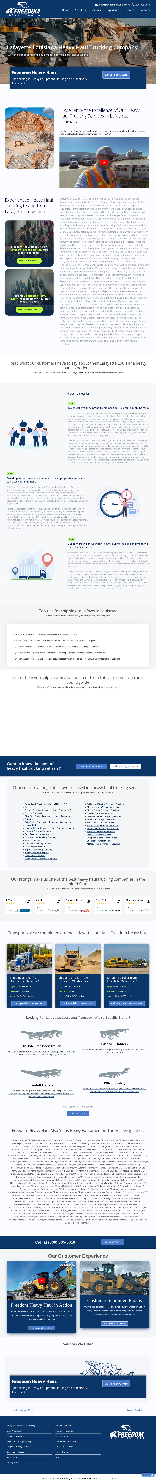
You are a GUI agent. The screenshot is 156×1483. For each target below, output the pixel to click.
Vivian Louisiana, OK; (21, 1140)
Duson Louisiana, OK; (46, 1204)
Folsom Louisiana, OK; (90, 1186)
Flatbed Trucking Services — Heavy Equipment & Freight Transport (48, 811)
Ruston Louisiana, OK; (24, 1146)
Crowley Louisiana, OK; (113, 1198)
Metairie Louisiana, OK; (133, 1170)
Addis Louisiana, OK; (91, 1216)
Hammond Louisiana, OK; (22, 1195)
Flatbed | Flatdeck (114, 1044)
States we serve (14, 1457)
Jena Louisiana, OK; (131, 1177)
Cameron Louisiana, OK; (63, 1213)
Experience (113, 10)
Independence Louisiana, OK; (70, 1177)
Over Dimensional (14, 1431)
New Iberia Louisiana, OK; (67, 1155)
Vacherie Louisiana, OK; (88, 1152)
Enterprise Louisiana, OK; (111, 1204)
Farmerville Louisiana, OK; (46, 1186)
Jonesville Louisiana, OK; (69, 1180)
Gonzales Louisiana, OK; (102, 1189)
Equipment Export (14, 1436)
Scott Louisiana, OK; (43, 1146)
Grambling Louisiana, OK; (124, 1189)
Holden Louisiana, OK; (137, 1174)
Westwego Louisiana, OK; (23, 1143)
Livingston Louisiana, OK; (128, 1164)
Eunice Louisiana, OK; (133, 1204)
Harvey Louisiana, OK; (71, 1195)
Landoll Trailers (41, 1085)
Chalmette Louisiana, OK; (132, 1213)
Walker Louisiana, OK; (41, 1140)
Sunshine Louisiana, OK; (134, 1149)
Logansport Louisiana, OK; (45, 1167)
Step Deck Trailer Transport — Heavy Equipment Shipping (48, 817)
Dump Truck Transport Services (102, 837)
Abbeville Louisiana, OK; (71, 1216)
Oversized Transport (35, 855)
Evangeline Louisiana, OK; (22, 1186)
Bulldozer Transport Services (101, 840)
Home (65, 10)
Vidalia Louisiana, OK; (109, 1152)
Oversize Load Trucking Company (41, 837)
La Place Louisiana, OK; (59, 1183)
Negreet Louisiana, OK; (44, 1155)
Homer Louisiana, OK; (26, 1177)
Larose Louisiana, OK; (66, 1164)
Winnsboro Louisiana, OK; (70, 1143)
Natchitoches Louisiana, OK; (20, 1155)
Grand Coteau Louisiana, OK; (21, 1192)
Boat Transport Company (37, 834)
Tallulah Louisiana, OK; (24, 1152)
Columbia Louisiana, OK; (23, 1198)
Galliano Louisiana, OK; (30, 1189)
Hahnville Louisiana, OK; (137, 1192)
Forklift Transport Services (100, 813)
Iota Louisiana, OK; (92, 1177)
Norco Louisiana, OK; (138, 1155)
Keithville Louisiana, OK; (112, 1180)
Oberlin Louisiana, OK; (66, 1158)
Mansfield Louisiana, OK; (133, 1167)
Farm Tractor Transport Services (102, 825)
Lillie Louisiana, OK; (107, 1164)
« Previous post (24, 1410)
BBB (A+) (10, 900)
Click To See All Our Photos (114, 1323)
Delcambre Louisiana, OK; (27, 1201)
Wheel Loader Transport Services (103, 828)
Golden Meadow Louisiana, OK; (76, 1189)
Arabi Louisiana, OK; (57, 1219)
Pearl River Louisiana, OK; (112, 1158)
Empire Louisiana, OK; (90, 1204)
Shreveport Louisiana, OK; (64, 1146)
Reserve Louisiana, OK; (113, 1143)
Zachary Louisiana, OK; (92, 1143)
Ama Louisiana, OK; (133, 1216)
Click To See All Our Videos (41, 1328)
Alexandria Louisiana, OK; (112, 1216)
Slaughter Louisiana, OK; (112, 1146)
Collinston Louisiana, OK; (133, 1195)
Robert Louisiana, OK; (134, 1143)
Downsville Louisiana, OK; (24, 1204)
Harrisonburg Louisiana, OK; (48, 1195)
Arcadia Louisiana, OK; (77, 1219)
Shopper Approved (134, 900)
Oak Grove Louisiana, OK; (22, 1158)
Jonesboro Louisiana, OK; (46, 1180)
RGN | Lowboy (114, 1083)
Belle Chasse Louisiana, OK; (68, 1207)
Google (39, 900)
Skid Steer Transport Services (101, 822)
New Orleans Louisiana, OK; (91, 1155)
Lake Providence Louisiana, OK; (133, 1183)
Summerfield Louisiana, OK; (89, 1149)
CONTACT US (112, 1242)
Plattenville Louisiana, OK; (69, 1161)
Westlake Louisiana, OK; (133, 1140)
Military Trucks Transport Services (103, 844)
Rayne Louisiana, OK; (25, 1164)
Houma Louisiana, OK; (46, 1177)
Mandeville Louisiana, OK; (110, 1167)
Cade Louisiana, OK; (21, 1213)
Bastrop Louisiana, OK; (19, 1207)
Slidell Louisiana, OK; (133, 1146)
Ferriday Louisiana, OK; (68, 1186)
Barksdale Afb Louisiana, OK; (78, 1222)
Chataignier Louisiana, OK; (26, 1216)
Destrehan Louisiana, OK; (101, 1201)
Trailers (129, 10)
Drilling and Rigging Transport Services (105, 804)
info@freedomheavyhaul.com (114, 4)
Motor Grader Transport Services (103, 810)
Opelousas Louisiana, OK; (88, 1158)
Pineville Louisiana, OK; (134, 1158)
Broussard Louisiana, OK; (94, 1210)
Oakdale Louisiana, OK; (45, 1158)
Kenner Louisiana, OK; (133, 1180)
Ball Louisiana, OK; (139, 1219)
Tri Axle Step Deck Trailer (41, 1046)
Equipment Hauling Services (38, 843)
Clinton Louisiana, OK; (92, 1195)
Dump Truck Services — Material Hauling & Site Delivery (47, 805)
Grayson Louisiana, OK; (45, 1192)
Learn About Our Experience (29, 309)
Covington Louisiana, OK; (91, 1198)
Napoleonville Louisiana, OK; (90, 1174)
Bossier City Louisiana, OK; (23, 1210)
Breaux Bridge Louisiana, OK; (69, 1210)
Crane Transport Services (99, 834)
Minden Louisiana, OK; (19, 1174)
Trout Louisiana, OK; (68, 1152)
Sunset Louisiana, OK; (112, 1149)
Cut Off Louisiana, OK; (134, 1198)
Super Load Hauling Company (39, 849)
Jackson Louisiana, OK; (111, 1177)
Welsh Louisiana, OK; (85, 1140)
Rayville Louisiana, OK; (46, 1164)
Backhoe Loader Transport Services (104, 816)
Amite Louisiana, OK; (38, 1219)
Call (125, 766)
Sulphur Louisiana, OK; (66, 1149)
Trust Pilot (101, 900)
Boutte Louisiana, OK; (45, 1210)
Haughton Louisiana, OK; (114, 1174)
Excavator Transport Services (101, 831)
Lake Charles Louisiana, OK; (105, 1183)
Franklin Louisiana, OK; (110, 1186)
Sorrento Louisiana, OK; (22, 1149)
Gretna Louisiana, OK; (116, 1192)
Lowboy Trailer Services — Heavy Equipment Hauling (50, 828)
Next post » (134, 1410)
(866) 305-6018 (142, 4)
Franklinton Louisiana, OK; (134, 1186)
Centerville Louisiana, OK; (108, 1213)
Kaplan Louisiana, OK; (91, 1180)
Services (96, 10)
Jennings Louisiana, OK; (23, 1180)
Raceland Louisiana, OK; (138, 1161)
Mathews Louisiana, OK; (111, 1170)
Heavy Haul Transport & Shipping (41, 858)
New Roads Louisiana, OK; (117, 1155)
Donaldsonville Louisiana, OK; (127, 1201)
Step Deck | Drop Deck (65, 1431)
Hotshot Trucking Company (38, 831)
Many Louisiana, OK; (21, 1170)
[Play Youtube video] (104, 162)
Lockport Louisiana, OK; (22, 1167)
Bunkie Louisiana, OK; (116, 1210)
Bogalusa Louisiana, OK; (136, 1207)
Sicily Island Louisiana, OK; (89, 1146)
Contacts (145, 10)
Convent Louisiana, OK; (45, 1198)
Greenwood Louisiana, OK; (93, 1192)
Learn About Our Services (29, 260)
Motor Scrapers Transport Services (103, 807)
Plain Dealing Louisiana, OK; (19, 1161)
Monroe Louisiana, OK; (40, 1174)
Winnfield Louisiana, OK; (46, 1143)
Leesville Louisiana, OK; (87, 1164)
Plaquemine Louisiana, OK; (45, 1161)
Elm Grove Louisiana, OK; (68, 1204)
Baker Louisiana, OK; (120, 1219)
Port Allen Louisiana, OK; (92, 1161)
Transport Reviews (74, 900)
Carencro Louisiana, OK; (86, 1213)
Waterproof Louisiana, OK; (64, 1140)
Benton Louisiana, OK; (91, 1207)
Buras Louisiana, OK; (136, 1210)
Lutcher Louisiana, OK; (88, 1167)
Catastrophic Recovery (36, 846)
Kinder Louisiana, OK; (39, 1183)
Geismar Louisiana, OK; (51, 1189)
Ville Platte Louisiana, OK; (131, 1152)
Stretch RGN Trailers (64, 1446)
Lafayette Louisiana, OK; (81, 1183)
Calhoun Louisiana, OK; (41, 1213)
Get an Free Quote (91, 766)
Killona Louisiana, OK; (19, 1183)
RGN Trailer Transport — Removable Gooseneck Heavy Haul (48, 823)
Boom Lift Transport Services (101, 819)
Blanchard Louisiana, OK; (113, 1207)
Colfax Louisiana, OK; (111, 1195)
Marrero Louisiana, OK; (89, 1170)
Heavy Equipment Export (37, 852)
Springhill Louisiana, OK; (44, 1149)
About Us (80, 10)
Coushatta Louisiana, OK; (67, 1198)
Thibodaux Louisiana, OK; (46, 1152)
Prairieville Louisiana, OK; (115, 1161)
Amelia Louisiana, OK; (18, 1219)
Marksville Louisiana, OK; (67, 1170)
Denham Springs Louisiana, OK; (53, 1201)
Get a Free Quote (116, 75)
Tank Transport (32, 840)
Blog (57, 1457)
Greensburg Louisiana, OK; (68, 1192)
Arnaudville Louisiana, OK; (99, 1219)
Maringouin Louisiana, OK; (43, 1170)
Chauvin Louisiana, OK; (49, 1216)
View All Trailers (78, 1113)
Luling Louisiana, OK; (67, 1167)
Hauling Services (13, 1462)
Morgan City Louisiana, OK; (64, 1174)
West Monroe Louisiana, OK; (109, 1140)
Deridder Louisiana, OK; (79, 1201)
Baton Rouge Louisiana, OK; (42, 1207)
